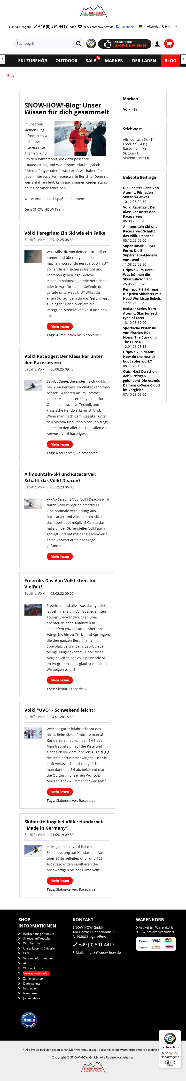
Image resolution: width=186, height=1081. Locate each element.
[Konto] (157, 43)
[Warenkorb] (169, 43)
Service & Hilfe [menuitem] (161, 26)
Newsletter (30, 993)
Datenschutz (31, 983)
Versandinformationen (38, 958)
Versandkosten (109, 1050)
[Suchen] (79, 43)
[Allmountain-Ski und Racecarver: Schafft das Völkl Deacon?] (33, 503)
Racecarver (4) (134, 148)
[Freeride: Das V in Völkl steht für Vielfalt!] (33, 610)
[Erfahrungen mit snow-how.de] (91, 44)
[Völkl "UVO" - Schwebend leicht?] (33, 733)
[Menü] (178, 1033)
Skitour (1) (131, 153)
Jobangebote (31, 998)
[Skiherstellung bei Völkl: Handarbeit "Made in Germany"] (33, 851)
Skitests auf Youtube (37, 938)
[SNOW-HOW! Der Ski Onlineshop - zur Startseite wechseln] (93, 11)
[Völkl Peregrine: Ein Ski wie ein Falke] (33, 256)
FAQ (26, 953)
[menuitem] (56, 43)
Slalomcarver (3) (136, 157)
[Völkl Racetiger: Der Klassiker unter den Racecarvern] (33, 385)
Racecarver (92, 335)
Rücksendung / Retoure (38, 934)
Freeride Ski (78, 689)
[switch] (170, 1063)
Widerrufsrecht (33, 968)
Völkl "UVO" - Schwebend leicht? (59, 710)
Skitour (62, 689)
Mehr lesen (60, 326)
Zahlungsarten (33, 978)
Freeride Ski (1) (135, 144)
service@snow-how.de (103, 952)
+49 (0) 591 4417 (52, 26)
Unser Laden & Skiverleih (40, 948)
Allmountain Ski (69, 335)
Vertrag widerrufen (36, 973)
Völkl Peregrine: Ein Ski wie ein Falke (64, 233)
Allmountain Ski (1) (138, 139)
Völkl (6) (130, 109)
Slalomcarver (86, 453)
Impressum (31, 988)
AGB (26, 963)
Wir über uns (31, 943)
